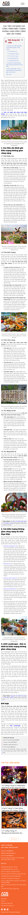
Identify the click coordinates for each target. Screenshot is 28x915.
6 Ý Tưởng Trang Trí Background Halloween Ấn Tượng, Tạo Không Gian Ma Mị (13, 832)
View (14, 774)
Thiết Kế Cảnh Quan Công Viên (10, 888)
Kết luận (8, 74)
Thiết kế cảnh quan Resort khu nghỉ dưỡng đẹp (13, 885)
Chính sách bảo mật (6, 903)
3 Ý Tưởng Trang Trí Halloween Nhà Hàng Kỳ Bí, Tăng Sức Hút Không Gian (13, 787)
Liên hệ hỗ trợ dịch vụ (7, 905)
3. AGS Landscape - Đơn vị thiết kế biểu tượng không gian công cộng (14, 70)
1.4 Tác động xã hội (12, 58)
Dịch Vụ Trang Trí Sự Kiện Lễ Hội (10, 871)
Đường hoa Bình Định (10, 589)
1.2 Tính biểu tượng (12, 53)
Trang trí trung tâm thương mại (10, 878)
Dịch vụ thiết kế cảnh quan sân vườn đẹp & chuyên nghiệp (13, 881)
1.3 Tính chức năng (12, 56)
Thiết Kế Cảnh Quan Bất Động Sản (11, 876)
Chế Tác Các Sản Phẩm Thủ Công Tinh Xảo (13, 874)
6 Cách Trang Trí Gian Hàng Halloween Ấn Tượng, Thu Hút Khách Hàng (13, 809)
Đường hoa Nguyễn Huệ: (11, 546)
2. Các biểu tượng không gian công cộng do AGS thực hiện (14, 64)
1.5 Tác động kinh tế (13, 60)
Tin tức (3, 901)
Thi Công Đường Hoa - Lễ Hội (9, 869)
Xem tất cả (14, 839)
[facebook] (5, 909)
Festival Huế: (7, 563)
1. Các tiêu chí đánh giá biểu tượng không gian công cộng (14, 47)
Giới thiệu (4, 898)
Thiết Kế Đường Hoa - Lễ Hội (9, 867)
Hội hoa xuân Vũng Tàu (10, 578)
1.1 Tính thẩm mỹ (12, 51)
